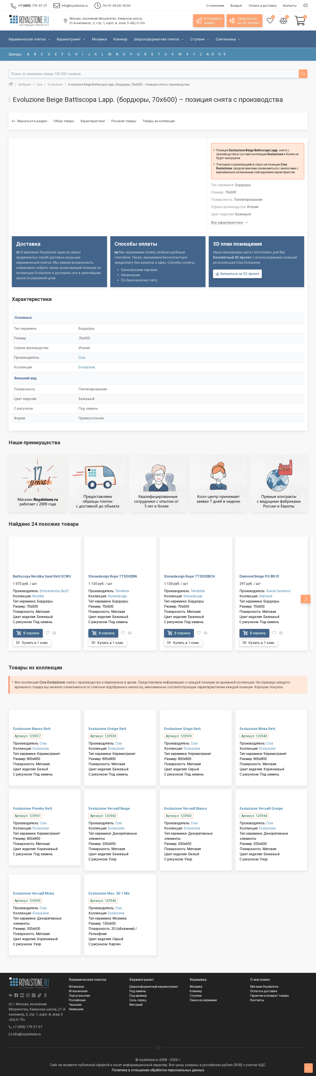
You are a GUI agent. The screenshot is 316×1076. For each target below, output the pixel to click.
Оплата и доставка (263, 991)
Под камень (137, 991)
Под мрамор (138, 995)
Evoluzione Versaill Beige (109, 808)
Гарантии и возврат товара (269, 995)
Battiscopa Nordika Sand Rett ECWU (42, 576)
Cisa (81, 358)
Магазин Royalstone (264, 986)
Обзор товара (64, 121)
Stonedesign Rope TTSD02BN (112, 576)
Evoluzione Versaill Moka (33, 893)
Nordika (38, 596)
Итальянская (78, 991)
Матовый (136, 1004)
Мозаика (196, 986)
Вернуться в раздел (32, 121)
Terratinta (122, 591)
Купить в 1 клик (34, 643)
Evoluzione (86, 367)
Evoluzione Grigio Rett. (182, 729)
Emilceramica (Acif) (54, 591)
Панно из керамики (203, 1000)
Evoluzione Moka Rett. (258, 729)
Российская (77, 1000)
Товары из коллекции (159, 121)
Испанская (76, 986)
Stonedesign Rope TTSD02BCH (189, 576)
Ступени (196, 995)
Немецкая (76, 1009)
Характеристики (92, 121)
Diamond (265, 596)
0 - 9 (222, 54)
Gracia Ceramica (278, 591)
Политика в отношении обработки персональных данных (158, 1070)
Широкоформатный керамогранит (153, 986)
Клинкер (196, 991)
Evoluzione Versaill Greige (261, 808)
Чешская (75, 1004)
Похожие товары (123, 121)
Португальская (79, 995)
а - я (210, 54)
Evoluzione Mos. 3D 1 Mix (109, 893)
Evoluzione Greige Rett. (108, 729)
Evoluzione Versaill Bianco (185, 808)
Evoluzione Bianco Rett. (32, 729)
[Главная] (11, 84)
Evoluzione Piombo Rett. (33, 808)
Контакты (257, 1000)
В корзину (30, 633)
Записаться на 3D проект (239, 274)
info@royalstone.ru (26, 1034)
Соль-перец (137, 1000)
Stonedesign (117, 596)
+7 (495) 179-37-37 (27, 1027)
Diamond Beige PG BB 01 (259, 576)
